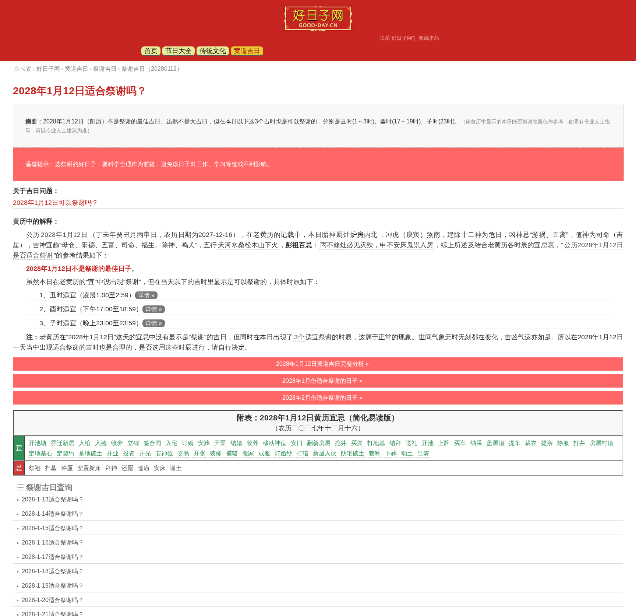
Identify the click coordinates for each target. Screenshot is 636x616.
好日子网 (48, 69)
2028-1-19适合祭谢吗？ (53, 585)
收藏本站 (429, 38)
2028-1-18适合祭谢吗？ (53, 571)
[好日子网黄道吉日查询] (318, 31)
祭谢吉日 (105, 69)
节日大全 (178, 51)
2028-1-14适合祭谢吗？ (53, 514)
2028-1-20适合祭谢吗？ (53, 600)
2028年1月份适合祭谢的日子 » (322, 381)
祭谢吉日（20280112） (152, 69)
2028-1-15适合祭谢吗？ (53, 528)
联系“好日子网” (396, 38)
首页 (151, 51)
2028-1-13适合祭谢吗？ (53, 499)
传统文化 (212, 51)
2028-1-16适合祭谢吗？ (53, 542)
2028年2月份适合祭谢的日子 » (322, 398)
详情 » (146, 295)
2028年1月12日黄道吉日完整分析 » (322, 364)
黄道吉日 (247, 51)
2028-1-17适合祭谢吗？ (53, 557)
